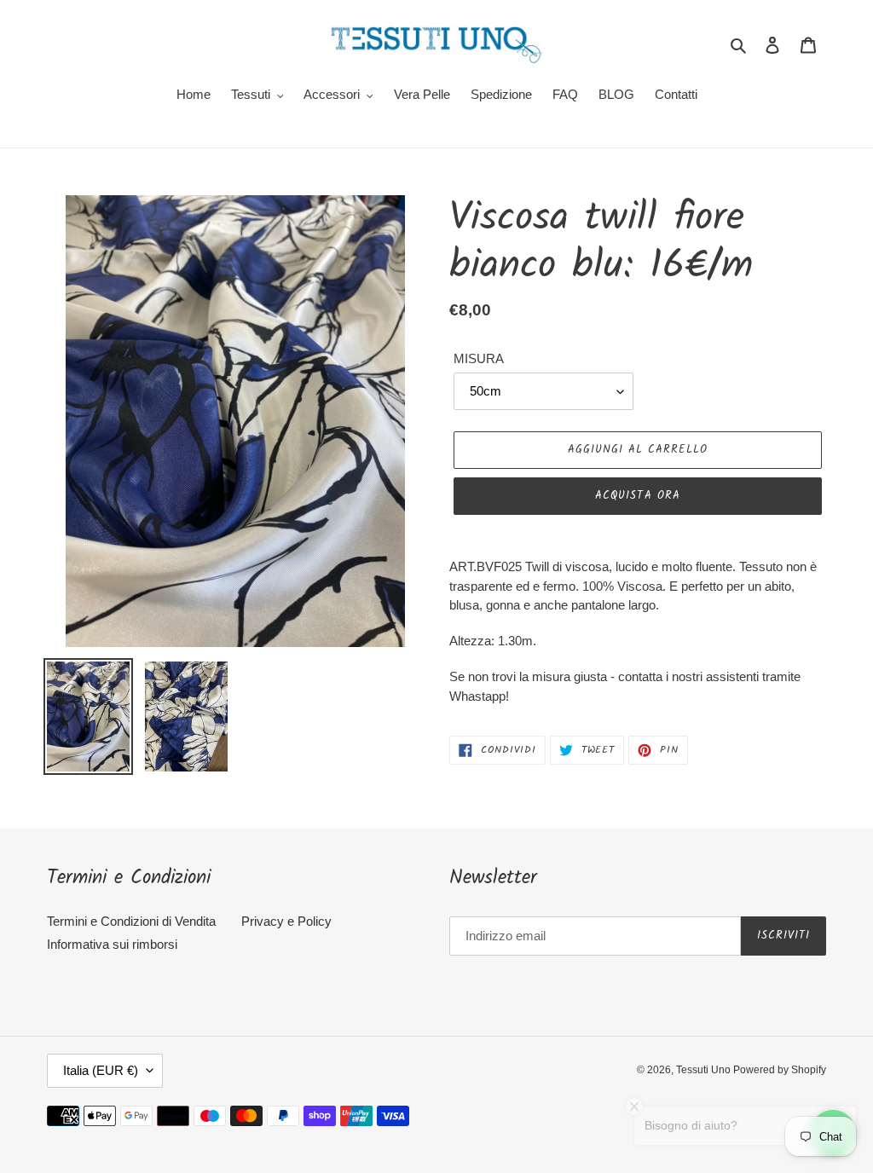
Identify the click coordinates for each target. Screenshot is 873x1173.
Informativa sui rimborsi (112, 944)
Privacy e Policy (286, 921)
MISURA (479, 358)
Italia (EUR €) (100, 1070)
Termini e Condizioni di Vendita (131, 921)
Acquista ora (637, 496)
